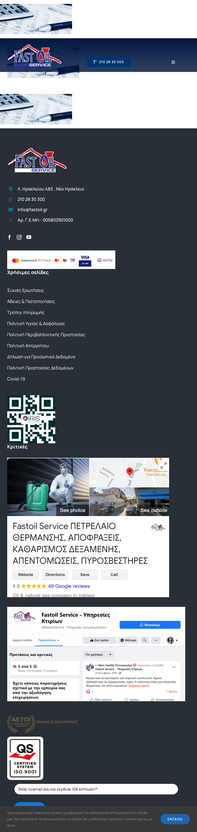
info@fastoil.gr (33, 209)
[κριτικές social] (96, 608)
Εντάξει (175, 819)
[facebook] (9, 237)
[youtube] (28, 237)
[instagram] (19, 237)
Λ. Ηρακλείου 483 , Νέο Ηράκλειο (51, 189)
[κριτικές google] (88, 459)
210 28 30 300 (31, 199)
